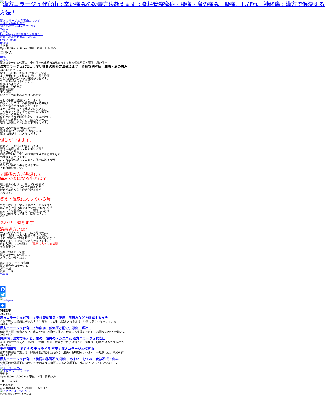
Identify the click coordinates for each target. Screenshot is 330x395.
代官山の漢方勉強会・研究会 (18, 37)
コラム (4, 31)
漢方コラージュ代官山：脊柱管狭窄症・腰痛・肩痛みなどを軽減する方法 (54, 317)
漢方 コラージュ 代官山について (20, 20)
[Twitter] (165, 294)
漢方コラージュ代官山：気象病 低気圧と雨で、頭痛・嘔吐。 (45, 328)
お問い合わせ (8, 39)
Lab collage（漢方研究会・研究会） (21, 34)
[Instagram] (6, 300)
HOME (4, 42)
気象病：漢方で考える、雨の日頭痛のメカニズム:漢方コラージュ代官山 (53, 338)
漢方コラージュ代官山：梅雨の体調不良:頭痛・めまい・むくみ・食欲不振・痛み (59, 359)
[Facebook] (165, 289)
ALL (4, 365)
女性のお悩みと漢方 (12, 23)
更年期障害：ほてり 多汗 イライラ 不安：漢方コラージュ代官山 (47, 348)
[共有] (165, 305)
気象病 (4, 28)
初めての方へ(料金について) (17, 26)
